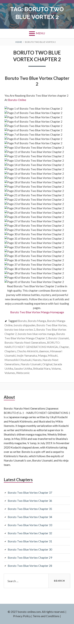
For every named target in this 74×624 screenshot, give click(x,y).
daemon (44, 351)
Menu (40, 33)
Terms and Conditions (46, 616)
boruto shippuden (24, 325)
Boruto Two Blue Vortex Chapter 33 (30, 525)
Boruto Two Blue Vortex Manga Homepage (37, 312)
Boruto (22, 320)
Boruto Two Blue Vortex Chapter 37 (30, 492)
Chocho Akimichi (27, 351)
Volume (56, 368)
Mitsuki (52, 355)
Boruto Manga (37, 320)
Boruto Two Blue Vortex (51, 325)
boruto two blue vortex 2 (19, 329)
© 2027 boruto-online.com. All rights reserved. (36, 611)
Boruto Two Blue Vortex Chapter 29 (30, 557)
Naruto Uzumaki (31, 364)
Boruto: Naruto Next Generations (25, 342)
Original (47, 364)
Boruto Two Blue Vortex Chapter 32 (30, 533)
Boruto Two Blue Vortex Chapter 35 (30, 508)
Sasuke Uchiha (23, 368)
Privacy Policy (22, 616)
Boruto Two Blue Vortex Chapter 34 (30, 517)
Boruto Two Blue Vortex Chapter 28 (30, 565)
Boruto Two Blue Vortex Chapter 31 (30, 541)
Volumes (9, 372)
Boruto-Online (17, 99)
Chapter (64, 346)
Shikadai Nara (41, 368)
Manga (42, 355)
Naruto (37, 359)
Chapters (10, 351)
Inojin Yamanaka (27, 355)
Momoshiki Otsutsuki (17, 359)
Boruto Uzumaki (58, 338)
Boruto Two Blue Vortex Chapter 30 (30, 549)
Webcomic (23, 372)
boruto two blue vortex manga (36, 333)
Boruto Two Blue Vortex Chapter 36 (30, 500)
